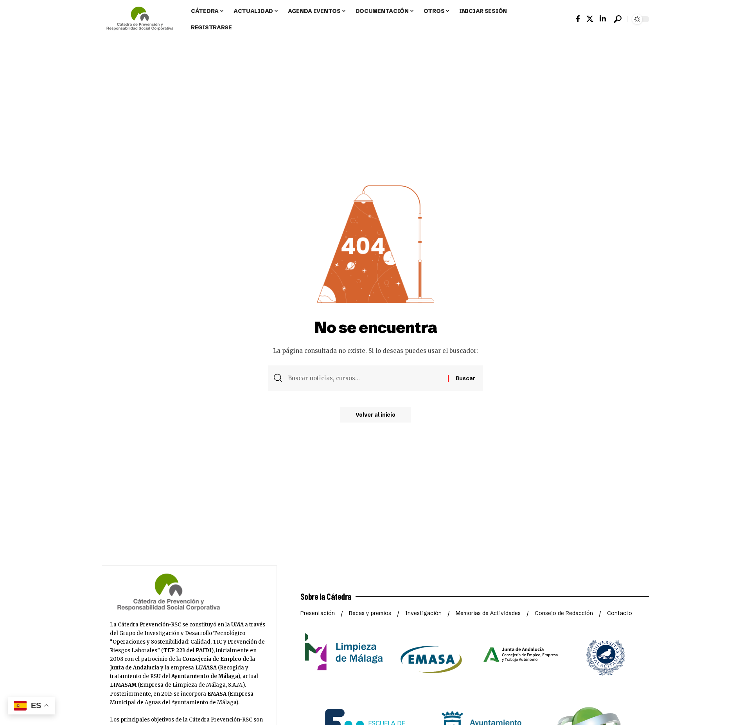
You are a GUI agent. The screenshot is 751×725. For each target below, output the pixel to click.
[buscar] (618, 19)
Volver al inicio (375, 414)
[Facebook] (578, 19)
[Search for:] (365, 378)
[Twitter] (589, 19)
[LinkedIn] (603, 19)
